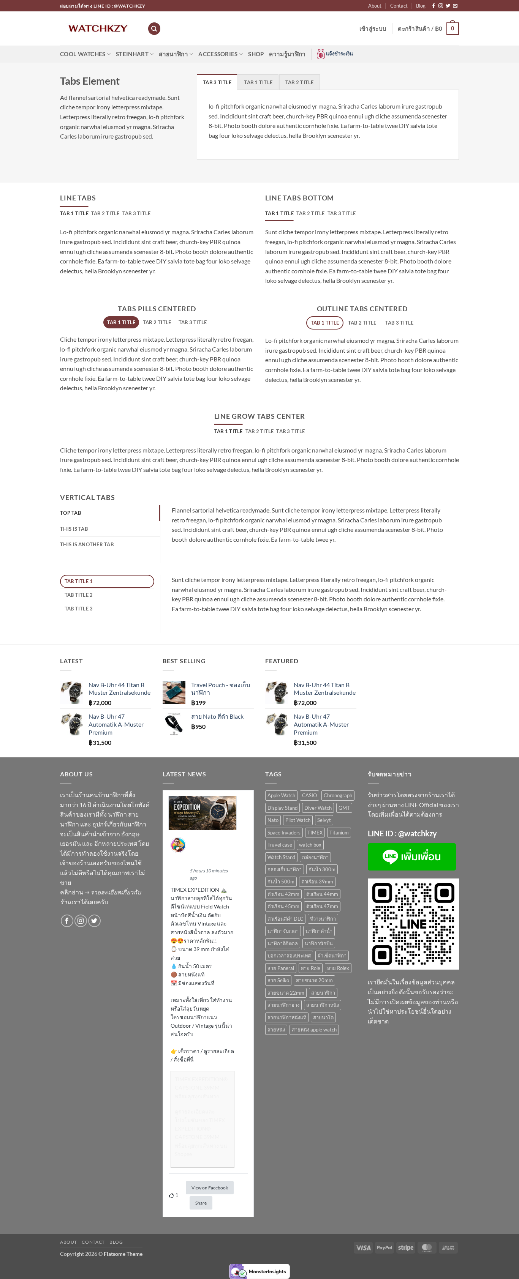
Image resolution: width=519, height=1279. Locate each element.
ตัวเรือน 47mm (322, 906)
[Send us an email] (455, 6)
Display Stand (282, 808)
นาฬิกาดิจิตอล (282, 943)
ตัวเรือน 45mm (283, 906)
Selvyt (324, 820)
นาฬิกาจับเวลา (283, 931)
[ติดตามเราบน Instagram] (440, 6)
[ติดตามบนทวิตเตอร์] (448, 6)
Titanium (339, 833)
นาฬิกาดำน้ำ (318, 931)
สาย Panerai (280, 968)
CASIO (309, 795)
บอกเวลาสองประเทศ (289, 956)
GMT (344, 808)
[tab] (217, 82)
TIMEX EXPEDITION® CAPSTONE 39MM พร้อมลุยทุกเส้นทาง (201, 1087)
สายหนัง (276, 1030)
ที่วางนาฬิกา (323, 919)
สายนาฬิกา (173, 53)
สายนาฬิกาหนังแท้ (286, 1017)
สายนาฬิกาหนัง (322, 1005)
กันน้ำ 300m (322, 869)
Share (201, 1203)
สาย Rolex (338, 968)
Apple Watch (281, 795)
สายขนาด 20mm (314, 980)
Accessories (217, 53)
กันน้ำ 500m (280, 881)
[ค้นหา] (154, 28)
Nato (272, 820)
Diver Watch (318, 808)
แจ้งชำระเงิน (339, 53)
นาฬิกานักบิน (319, 943)
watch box (310, 845)
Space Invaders (284, 833)
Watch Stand (281, 857)
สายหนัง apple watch (314, 1030)
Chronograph (338, 795)
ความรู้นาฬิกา (287, 53)
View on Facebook (209, 1188)
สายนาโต (323, 1017)
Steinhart (132, 53)
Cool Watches (83, 53)
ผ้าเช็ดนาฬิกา (332, 956)
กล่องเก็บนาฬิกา (284, 869)
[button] (372, 28)
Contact (399, 6)
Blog (421, 6)
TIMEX (315, 833)
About (374, 6)
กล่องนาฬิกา (315, 857)
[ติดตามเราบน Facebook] (433, 6)
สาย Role (310, 968)
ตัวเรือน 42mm (283, 894)
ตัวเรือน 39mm (317, 881)
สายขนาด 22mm (285, 993)
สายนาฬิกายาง (283, 1005)
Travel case (279, 845)
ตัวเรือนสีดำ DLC (285, 919)
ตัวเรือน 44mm (322, 894)
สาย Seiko (278, 980)
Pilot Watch (297, 820)
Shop (256, 53)
